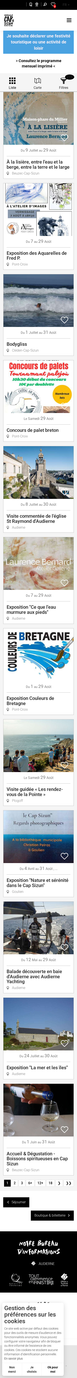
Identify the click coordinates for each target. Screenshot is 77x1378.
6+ (30, 1183)
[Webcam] (39, 5)
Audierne (47, 1264)
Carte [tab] (37, 88)
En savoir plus (13, 1358)
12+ (40, 1183)
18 (50, 1183)
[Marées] (29, 5)
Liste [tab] (12, 88)
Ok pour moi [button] (52, 1369)
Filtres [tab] (63, 88)
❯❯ (68, 1183)
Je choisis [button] (32, 1369)
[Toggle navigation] (69, 20)
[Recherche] (46, 5)
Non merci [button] (12, 1369)
